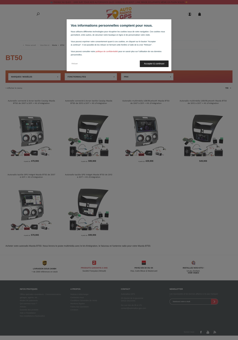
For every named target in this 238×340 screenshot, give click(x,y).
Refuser (75, 64)
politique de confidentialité (107, 51)
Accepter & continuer (154, 64)
